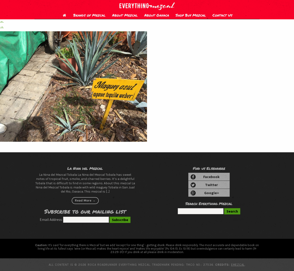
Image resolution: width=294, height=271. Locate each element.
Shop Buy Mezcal (190, 15)
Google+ (211, 192)
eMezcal (238, 264)
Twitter (211, 184)
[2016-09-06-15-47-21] (73, 140)
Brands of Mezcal (89, 15)
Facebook (211, 176)
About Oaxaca (156, 15)
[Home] (64, 15)
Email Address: (51, 219)
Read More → (85, 200)
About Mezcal (125, 15)
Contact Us (222, 15)
